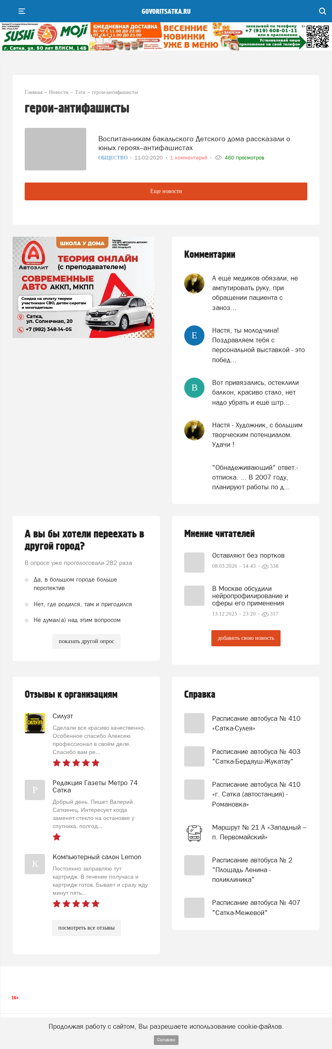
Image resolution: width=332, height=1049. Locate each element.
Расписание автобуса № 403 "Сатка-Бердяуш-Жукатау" (256, 756)
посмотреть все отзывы (86, 928)
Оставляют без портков (248, 555)
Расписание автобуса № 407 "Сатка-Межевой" (256, 907)
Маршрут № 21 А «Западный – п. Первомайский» (259, 832)
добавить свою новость (246, 638)
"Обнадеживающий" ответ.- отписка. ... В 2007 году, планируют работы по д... (255, 477)
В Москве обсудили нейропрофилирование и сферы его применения (250, 596)
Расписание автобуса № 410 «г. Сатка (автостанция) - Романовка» (256, 794)
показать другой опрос (86, 641)
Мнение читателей (219, 534)
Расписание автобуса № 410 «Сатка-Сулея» (256, 723)
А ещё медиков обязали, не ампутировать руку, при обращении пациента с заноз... (255, 293)
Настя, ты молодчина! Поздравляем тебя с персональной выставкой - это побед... (258, 345)
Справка (199, 695)
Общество (113, 158)
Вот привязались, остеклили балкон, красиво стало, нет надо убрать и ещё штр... (255, 392)
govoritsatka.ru (166, 12)
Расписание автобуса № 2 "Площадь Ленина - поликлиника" (252, 870)
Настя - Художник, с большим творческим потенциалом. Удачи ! (257, 435)
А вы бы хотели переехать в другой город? (84, 540)
